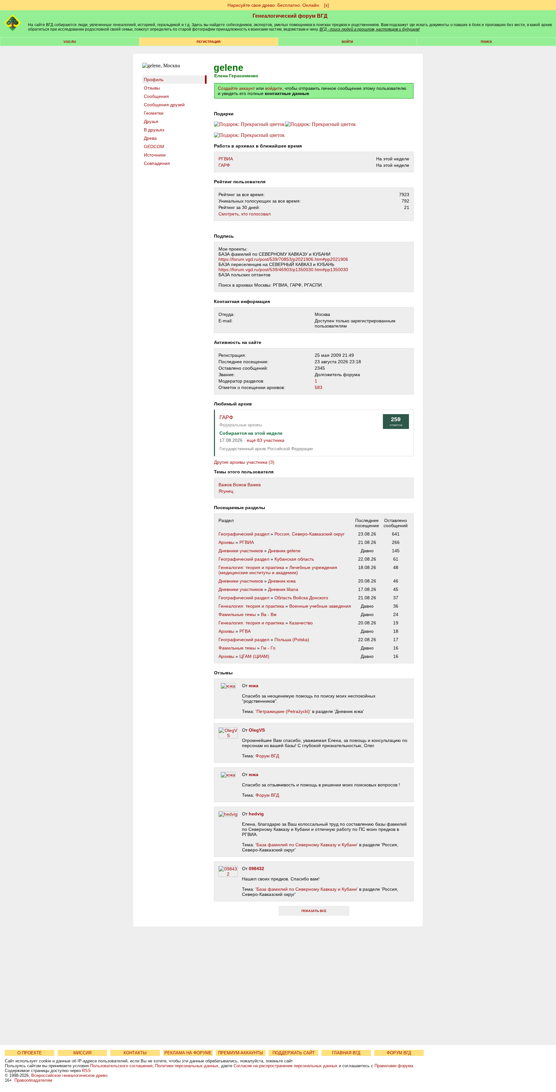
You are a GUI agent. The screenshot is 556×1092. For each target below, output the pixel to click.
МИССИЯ (82, 1052)
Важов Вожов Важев (239, 484)
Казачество (301, 622)
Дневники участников (240, 550)
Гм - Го (268, 647)
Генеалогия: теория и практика (251, 567)
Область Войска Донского (301, 597)
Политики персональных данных (186, 1065)
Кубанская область (294, 559)
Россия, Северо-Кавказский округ (309, 534)
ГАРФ (224, 165)
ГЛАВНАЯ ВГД (346, 1052)
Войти (347, 41)
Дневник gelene (284, 550)
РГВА (245, 631)
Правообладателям (33, 1080)
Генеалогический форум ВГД (290, 16)
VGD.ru (69, 41)
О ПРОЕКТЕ (29, 1052)
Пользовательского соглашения (121, 1065)
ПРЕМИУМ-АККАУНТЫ (240, 1052)
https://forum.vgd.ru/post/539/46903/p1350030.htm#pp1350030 (283, 269)
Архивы (226, 542)
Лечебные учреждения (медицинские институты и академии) (277, 570)
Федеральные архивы (240, 425)
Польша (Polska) (291, 639)
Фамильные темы (237, 614)
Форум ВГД (267, 755)
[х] (326, 5)
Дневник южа (282, 581)
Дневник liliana (283, 589)
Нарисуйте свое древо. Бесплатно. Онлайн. (273, 5)
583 (318, 387)
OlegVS (257, 730)
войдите (273, 88)
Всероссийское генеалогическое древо (69, 1075)
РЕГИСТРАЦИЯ (208, 41)
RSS (86, 1070)
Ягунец (225, 491)
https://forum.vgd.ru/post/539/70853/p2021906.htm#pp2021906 (283, 259)
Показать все (314, 911)
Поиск (486, 41)
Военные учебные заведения (320, 606)
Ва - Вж (268, 614)
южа (253, 685)
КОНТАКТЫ (135, 1052)
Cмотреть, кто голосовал (244, 213)
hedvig (256, 813)
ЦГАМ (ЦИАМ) (254, 656)
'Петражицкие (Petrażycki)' (283, 711)
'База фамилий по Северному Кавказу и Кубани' (306, 844)
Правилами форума (394, 1065)
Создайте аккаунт (236, 88)
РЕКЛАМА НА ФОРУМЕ (188, 1052)
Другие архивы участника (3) (244, 462)
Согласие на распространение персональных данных (286, 1065)
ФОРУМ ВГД (399, 1052)
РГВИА (225, 158)
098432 (256, 868)
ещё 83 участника (265, 440)
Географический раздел (243, 534)
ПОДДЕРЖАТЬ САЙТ (294, 1052)
